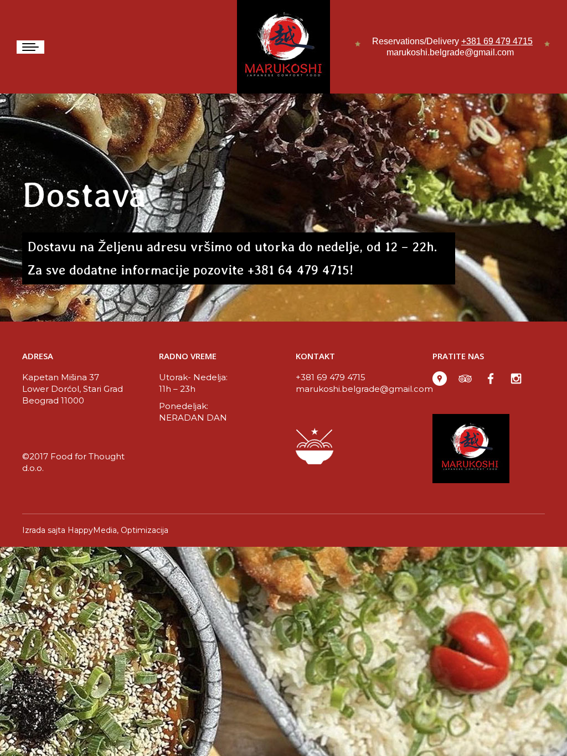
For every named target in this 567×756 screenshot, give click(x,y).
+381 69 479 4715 (497, 41)
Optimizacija (144, 530)
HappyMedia (92, 530)
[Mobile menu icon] (30, 47)
